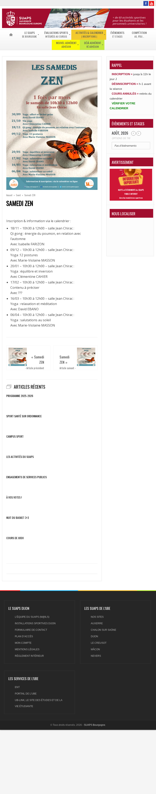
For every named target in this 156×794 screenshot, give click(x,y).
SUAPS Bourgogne (94, 725)
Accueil (9, 195)
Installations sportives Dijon (35, 623)
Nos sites (97, 617)
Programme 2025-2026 (19, 396)
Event (18, 195)
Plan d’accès (24, 636)
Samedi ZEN (39, 359)
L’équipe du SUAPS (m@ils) (32, 617)
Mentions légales (27, 649)
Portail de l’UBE (26, 693)
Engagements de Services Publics (26, 477)
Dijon (94, 636)
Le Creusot (98, 642)
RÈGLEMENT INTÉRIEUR (29, 655)
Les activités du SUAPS (20, 457)
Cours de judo (15, 538)
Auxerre (97, 623)
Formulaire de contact (31, 629)
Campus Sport (15, 436)
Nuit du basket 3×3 (17, 518)
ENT (17, 687)
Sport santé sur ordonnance (24, 416)
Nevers (96, 655)
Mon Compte (23, 642)
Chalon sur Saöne (103, 629)
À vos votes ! (14, 497)
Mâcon (95, 649)
